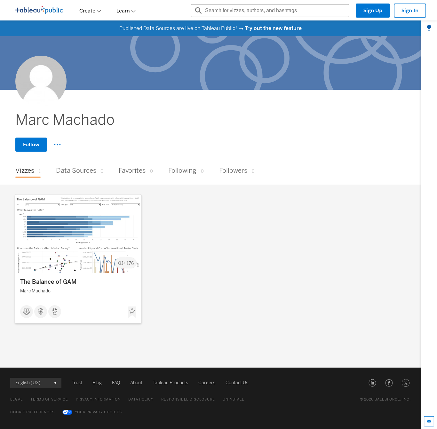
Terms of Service (49, 399)
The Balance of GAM (48, 281)
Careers (206, 382)
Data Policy (141, 399)
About (136, 382)
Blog (97, 382)
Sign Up (372, 10)
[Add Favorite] (132, 312)
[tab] (429, 28)
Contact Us (237, 382)
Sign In (409, 10)
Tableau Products (170, 382)
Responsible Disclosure (188, 399)
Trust (77, 382)
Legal (16, 399)
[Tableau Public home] (39, 10)
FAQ (116, 382)
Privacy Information (98, 399)
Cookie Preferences (32, 412)
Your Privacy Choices (98, 412)
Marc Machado (35, 291)
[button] (372, 383)
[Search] (197, 11)
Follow (31, 144)
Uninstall (233, 399)
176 (130, 263)
